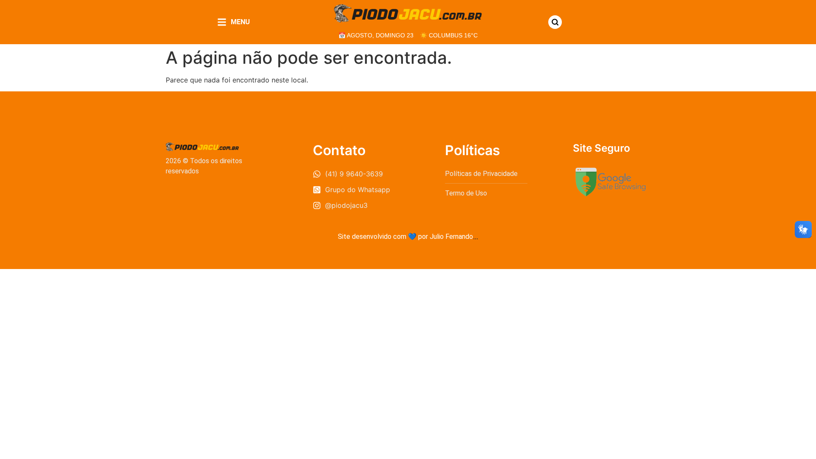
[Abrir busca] (555, 22)
